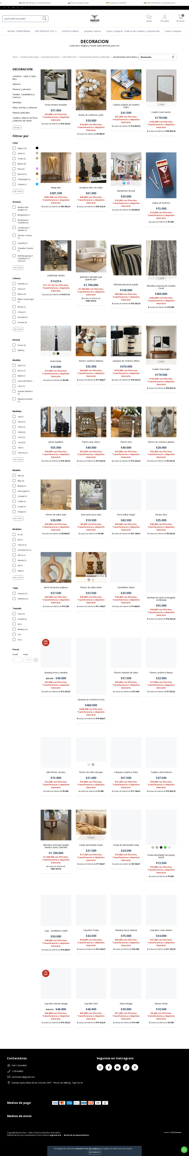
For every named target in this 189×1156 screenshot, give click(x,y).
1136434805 (17, 1071)
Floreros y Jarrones (22, 89)
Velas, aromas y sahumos (25, 107)
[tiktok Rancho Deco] (18, 7)
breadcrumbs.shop (30, 57)
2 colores (161, 104)
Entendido (94, 1152)
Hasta (25, 654)
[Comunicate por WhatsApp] (184, 1149)
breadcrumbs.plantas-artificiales (95, 57)
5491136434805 (19, 1065)
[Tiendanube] (172, 1133)
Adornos (17, 84)
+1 (93, 580)
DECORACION (69, 57)
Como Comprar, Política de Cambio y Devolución (133, 31)
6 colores (91, 837)
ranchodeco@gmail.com (23, 1077)
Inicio (15, 57)
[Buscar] (44, 18)
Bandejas (17, 102)
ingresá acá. (55, 1135)
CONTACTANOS (70, 31)
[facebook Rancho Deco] (9, 7)
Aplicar (36, 660)
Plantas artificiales (21, 112)
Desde (15, 654)
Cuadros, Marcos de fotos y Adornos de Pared (25, 119)
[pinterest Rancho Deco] (22, 7)
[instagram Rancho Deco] (4, 7)
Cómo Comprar (173, 31)
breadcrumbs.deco (51, 57)
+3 (169, 847)
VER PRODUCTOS (45, 31)
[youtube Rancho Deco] (13, 7)
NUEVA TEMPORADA (19, 31)
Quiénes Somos (92, 31)
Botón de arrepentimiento (76, 1135)
